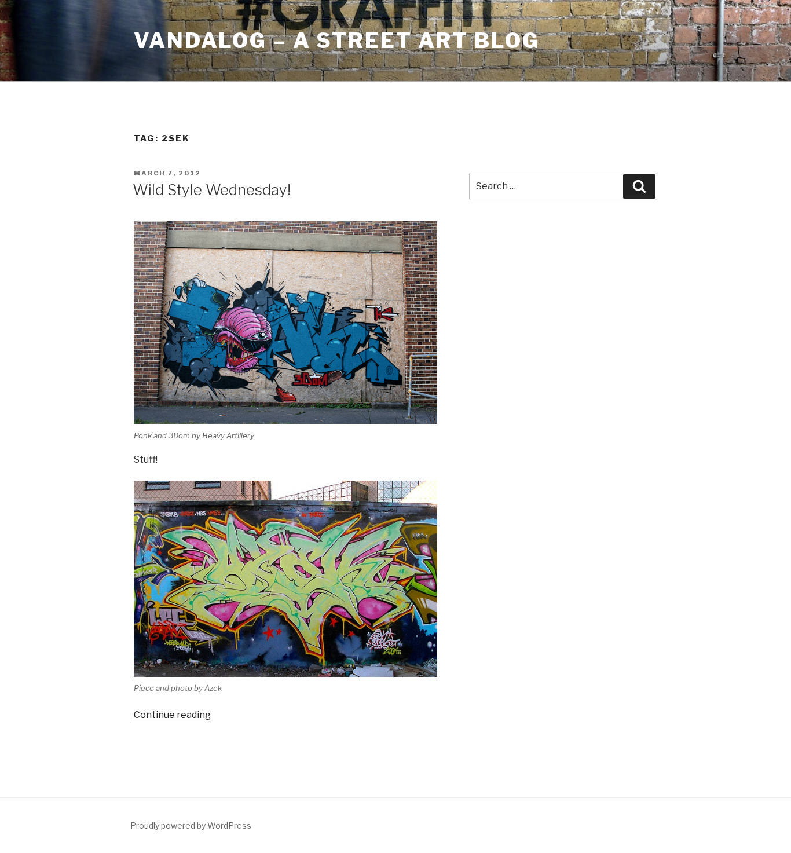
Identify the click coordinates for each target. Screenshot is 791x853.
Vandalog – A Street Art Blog (337, 40)
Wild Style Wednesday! (212, 190)
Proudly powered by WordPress (190, 825)
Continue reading (172, 714)
